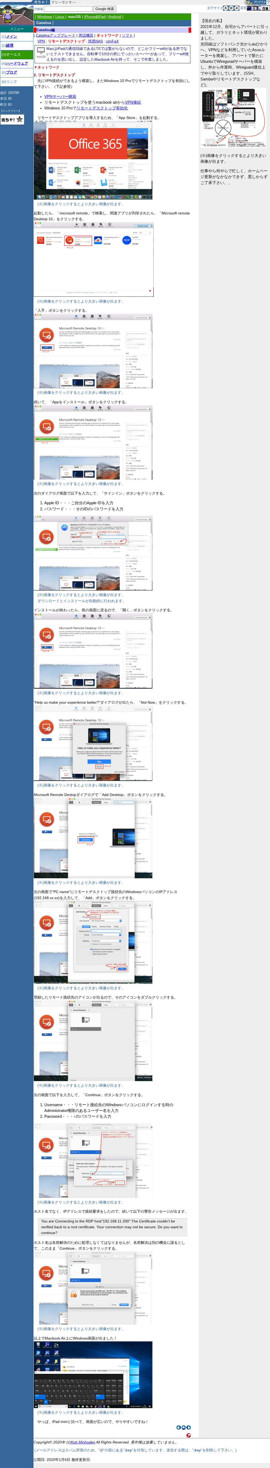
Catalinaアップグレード (55, 35)
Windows (44, 17)
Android (114, 17)
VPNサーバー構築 (60, 96)
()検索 (38, 9)
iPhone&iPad (94, 17)
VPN (41, 41)
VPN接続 (133, 102)
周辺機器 (86, 35)
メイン (11, 37)
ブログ (11, 72)
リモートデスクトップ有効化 (102, 108)
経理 (9, 45)
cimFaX (112, 41)
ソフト (127, 35)
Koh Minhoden (83, 1442)
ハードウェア (17, 63)
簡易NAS (95, 41)
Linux (59, 17)
